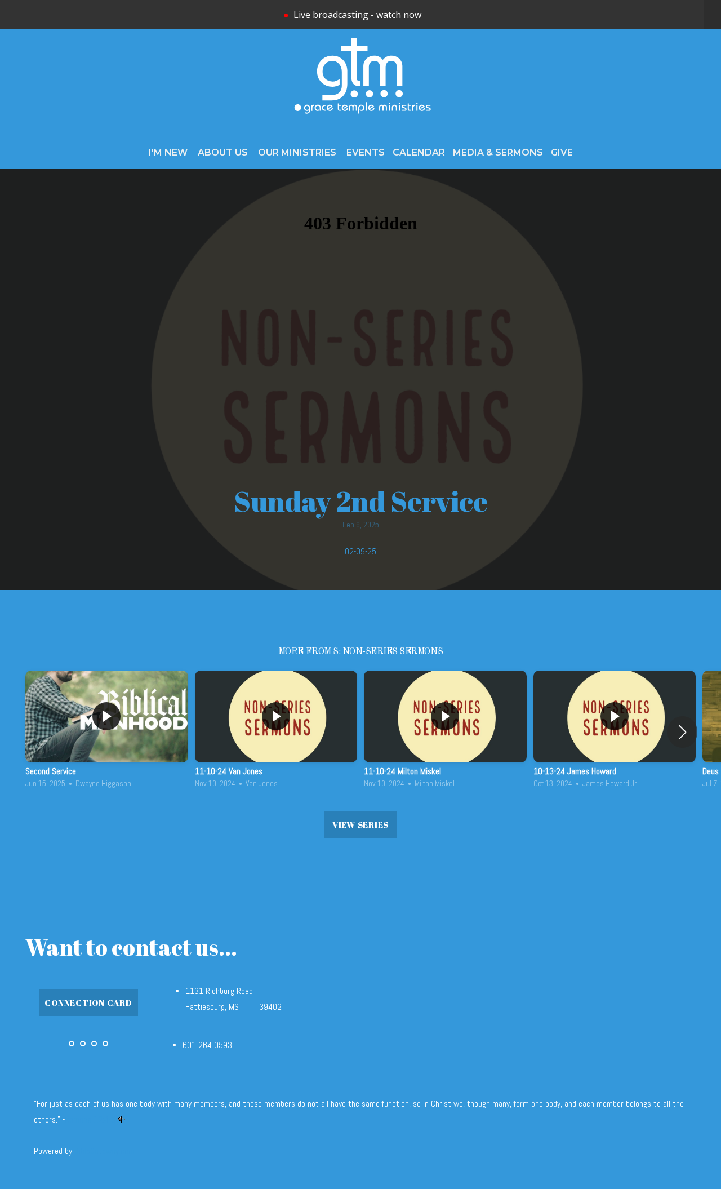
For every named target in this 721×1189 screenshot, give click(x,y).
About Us (224, 152)
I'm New (169, 152)
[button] (682, 732)
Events (365, 152)
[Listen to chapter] (121, 1119)
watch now (398, 14)
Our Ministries (298, 152)
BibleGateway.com (104, 1151)
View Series (360, 824)
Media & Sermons (498, 152)
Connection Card (88, 1002)
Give (562, 152)
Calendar (419, 152)
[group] (106, 732)
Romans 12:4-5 (90, 1119)
